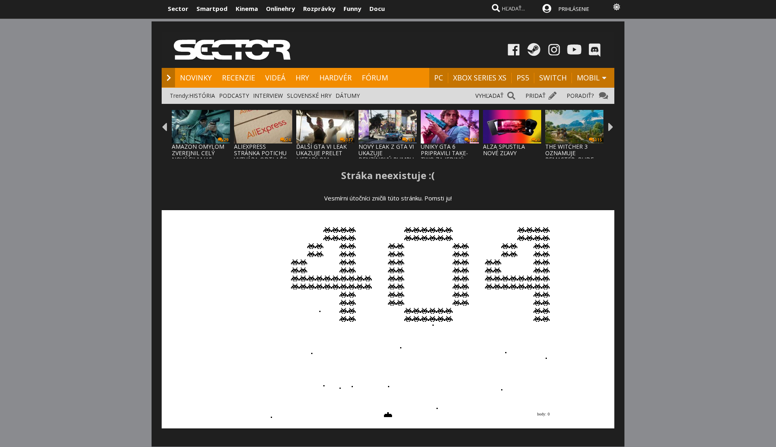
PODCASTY (234, 95)
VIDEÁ (275, 77)
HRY (302, 77)
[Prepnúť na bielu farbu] (616, 7)
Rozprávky (319, 8)
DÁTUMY (347, 95)
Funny (352, 8)
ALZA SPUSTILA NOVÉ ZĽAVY (504, 150)
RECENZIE (238, 77)
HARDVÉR (335, 77)
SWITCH (553, 77)
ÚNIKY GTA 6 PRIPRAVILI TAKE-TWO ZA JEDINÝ (444, 153)
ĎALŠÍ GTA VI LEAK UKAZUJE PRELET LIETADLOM (321, 153)
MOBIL (588, 77)
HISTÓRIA (202, 95)
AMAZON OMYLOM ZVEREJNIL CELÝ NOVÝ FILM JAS (198, 153)
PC (438, 77)
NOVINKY (196, 77)
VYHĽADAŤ (489, 95)
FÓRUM (375, 77)
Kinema (247, 8)
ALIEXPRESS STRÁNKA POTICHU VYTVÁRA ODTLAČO (260, 153)
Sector (178, 8)
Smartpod (212, 8)
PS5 (523, 77)
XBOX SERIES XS (479, 77)
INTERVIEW (268, 95)
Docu (377, 8)
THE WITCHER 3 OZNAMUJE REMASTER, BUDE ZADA (569, 156)
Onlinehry (280, 8)
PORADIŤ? (580, 95)
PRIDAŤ (535, 95)
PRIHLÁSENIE (574, 9)
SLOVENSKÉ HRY (309, 95)
